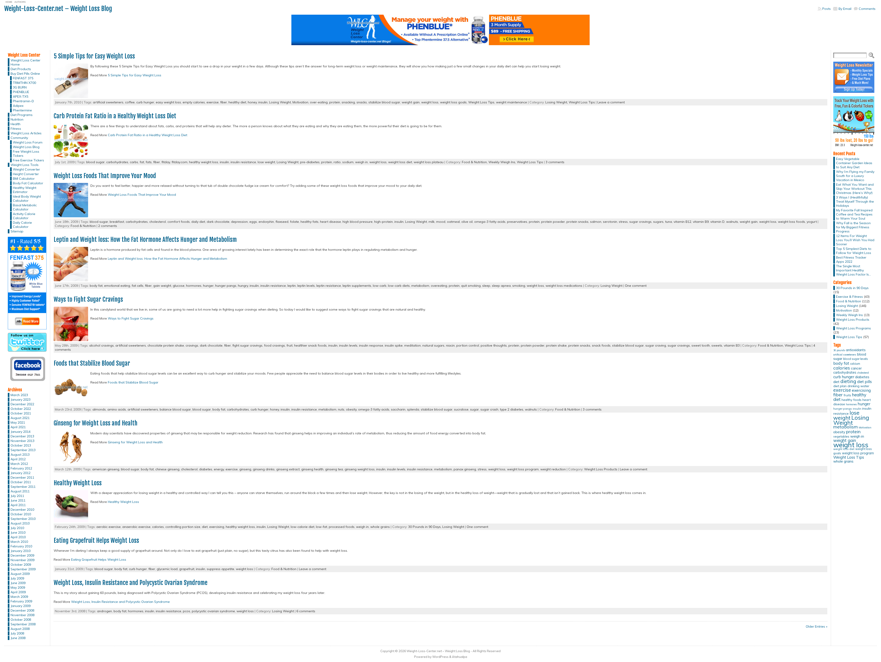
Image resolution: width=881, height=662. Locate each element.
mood (440, 222)
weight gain (411, 102)
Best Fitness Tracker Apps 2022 (851, 259)
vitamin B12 (682, 222)
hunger (208, 286)
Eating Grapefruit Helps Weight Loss (96, 540)
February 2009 (21, 601)
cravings (192, 345)
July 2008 (17, 633)
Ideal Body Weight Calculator (27, 198)
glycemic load (167, 569)
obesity (351, 409)
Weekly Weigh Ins (849, 315)
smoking (518, 286)
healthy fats (309, 222)
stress (623, 222)
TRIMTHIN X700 (24, 83)
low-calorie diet (302, 527)
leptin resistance (328, 286)
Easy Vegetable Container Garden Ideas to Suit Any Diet (854, 163)
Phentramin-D (23, 101)
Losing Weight (280, 102)
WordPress (440, 657)
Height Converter (26, 174)
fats (149, 162)
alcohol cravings (101, 345)
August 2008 (20, 629)
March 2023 (19, 395)
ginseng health (312, 469)
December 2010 (22, 510)
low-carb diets (399, 286)
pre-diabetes (310, 162)
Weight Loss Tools (25, 165)
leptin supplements (357, 286)
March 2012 (19, 464)
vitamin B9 (701, 222)
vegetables (841, 436)
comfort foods (178, 222)
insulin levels (348, 345)
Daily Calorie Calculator (22, 225)
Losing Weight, (557, 102)
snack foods (601, 345)
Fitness (16, 129)
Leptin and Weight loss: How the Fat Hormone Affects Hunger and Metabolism (145, 239)
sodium (348, 162)
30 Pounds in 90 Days (852, 288)
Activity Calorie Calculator (24, 216)
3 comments (555, 162)
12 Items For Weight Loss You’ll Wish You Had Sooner (855, 240)
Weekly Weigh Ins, (502, 162)
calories (158, 527)
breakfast (117, 222)
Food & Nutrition (83, 226)
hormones (193, 286)
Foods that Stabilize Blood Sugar (92, 363)
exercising (216, 527)
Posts (826, 9)
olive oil (467, 222)
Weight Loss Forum (27, 142)
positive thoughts (494, 345)
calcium (855, 363)
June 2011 (18, 500)
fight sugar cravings (247, 345)
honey (252, 102)
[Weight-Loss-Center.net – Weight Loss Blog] (440, 32)
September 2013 (23, 450)
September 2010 (23, 519)
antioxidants (856, 350)
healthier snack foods (310, 345)
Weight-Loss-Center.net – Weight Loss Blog (58, 9)
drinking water (858, 386)
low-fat (321, 527)
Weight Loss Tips (481, 102)
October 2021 (21, 413)
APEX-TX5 (20, 96)
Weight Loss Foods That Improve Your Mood (105, 175)
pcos (186, 611)
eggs (253, 222)
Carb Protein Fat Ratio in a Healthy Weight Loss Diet (115, 116)
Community (19, 138)
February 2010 (21, 546)
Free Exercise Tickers (28, 160)
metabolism (420, 286)
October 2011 (21, 482)
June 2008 (18, 638)
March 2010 (19, 542)
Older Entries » (816, 626)
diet (205, 527)
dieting (848, 381)
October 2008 (21, 620)
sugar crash (489, 409)
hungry (243, 286)
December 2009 (22, 555)
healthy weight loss (203, 162)
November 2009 (22, 560)
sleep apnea (501, 286)
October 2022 (21, 409)
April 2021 (18, 427)
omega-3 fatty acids (489, 222)
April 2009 (18, 592)
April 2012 (18, 459)
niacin (450, 345)
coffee (130, 102)
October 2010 (21, 514)
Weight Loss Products (600, 469)
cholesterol (157, 222)
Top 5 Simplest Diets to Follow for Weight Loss (853, 251)
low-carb (379, 286)
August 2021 (20, 418)
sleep (486, 286)
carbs (134, 162)
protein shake (556, 345)
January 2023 (21, 399)
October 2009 (21, 565)
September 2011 (23, 487)
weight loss (429, 102)
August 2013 (20, 454)
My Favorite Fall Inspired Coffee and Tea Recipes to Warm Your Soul (854, 214)
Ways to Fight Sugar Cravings (88, 299)
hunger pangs (225, 286)
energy (219, 469)
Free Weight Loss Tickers (26, 153)
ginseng (245, 469)
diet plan (840, 386)
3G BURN (20, 87)
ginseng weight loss (360, 469)
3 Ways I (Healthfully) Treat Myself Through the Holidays (855, 201)
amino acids (116, 409)
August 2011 (20, 491)
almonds (99, 409)
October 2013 (21, 445)
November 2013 (22, 441)
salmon (595, 222)
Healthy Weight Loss (78, 483)
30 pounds (839, 350)
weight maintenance (511, 102)
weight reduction (553, 469)
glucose (178, 286)
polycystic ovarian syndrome (213, 611)
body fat (96, 286)
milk (432, 222)
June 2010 (18, 532)
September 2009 (23, 569)
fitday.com (179, 162)
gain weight (162, 286)
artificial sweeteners (108, 102)
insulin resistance (243, 162)
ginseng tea (334, 469)
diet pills (864, 381)
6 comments (305, 611)
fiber (223, 102)
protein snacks (577, 222)
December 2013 (22, 436)
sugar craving (655, 345)
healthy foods (851, 400)
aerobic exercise (108, 527)
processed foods (341, 527)
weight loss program (523, 469)
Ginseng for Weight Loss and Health (95, 423)
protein (334, 102)
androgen (104, 611)
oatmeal (453, 222)
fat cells (137, 286)
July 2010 (17, 528)
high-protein (383, 222)
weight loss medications (564, 286)
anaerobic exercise (136, 527)
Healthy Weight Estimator (24, 190)
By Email (845, 9)
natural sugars (433, 345)
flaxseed (282, 222)
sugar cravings (640, 222)
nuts (341, 409)
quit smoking (471, 286)
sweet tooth (700, 345)
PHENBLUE (21, 92)
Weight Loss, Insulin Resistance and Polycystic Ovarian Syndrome (130, 582)
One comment (636, 286)
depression (239, 222)
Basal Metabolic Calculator (25, 207)
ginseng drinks (264, 469)
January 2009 (21, 606)
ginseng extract (288, 469)
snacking (348, 102)
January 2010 (21, 551)
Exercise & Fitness (849, 297)
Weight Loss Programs (853, 328)
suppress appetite (220, 569)
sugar (474, 409)
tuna (668, 222)
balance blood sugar (175, 409)
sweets (716, 345)
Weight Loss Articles (26, 133)
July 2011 (17, 496)
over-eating (319, 102)
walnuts (732, 222)
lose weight (266, 162)
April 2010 (18, 537)
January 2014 (21, 432)
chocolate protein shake (166, 345)
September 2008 (23, 624)
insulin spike (394, 345)
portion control (467, 345)
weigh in (361, 162)
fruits (847, 395)
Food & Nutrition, (475, 162)
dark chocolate (218, 222)
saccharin (398, 409)
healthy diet (237, 102)
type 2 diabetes (511, 409)
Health (15, 124)
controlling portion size (182, 527)
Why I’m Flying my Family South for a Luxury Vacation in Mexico (855, 176)
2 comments (107, 226)
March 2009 (19, 597)
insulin (263, 102)
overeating (439, 286)
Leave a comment (611, 102)
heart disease (330, 222)
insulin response (371, 345)
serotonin (610, 222)
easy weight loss (168, 102)
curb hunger (145, 102)
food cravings (274, 345)
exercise (212, 102)
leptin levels (306, 286)
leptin (291, 286)
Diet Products (21, 69)
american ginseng (105, 469)
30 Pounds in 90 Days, (425, 527)
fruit (290, 345)
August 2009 (20, 574)
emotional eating (117, 286)
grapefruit (186, 569)
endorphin (266, 222)
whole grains (380, 527)
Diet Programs (22, 115)
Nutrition (17, 119)
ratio (337, 162)
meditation (412, 345)
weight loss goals (453, 102)
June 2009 (18, 583)
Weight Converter (26, 169)
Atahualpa (459, 657)
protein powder (553, 222)
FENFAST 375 (23, 78)
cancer (856, 368)
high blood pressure (358, 222)
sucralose (461, 409)
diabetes (205, 469)
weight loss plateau (428, 162)
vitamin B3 (732, 345)
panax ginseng (465, 469)
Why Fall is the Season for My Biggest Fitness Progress (853, 227)
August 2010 (20, 523)
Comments (867, 9)
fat (142, 162)
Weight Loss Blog (26, 147)
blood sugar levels (855, 359)
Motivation (300, 102)
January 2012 (21, 473)
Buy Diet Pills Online (25, 74)
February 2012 (21, 468)
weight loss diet (400, 162)
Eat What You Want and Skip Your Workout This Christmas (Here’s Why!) (855, 188)
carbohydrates (117, 162)
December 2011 (22, 477)
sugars (658, 222)
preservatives (517, 222)
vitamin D (717, 222)
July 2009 (17, 578)
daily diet (198, 222)
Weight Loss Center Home (25, 62)
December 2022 (22, 404)
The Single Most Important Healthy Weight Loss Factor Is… (853, 270)
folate (294, 222)
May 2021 (18, 422)
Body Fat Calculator (28, 183)
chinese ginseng (167, 469)
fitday (166, 162)
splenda (413, 409)
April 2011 (18, 505)
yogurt (812, 222)
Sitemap (17, 231)
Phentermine (22, 110)
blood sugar (95, 162)
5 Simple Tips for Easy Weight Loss (94, 56)
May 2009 (18, 587)
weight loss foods (791, 222)
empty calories (194, 102)
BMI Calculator (24, 179)
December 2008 (22, 610)
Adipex (18, 106)
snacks (362, 102)
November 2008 (22, 615)
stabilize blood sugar (384, 102)
